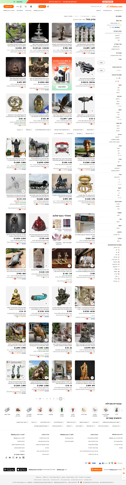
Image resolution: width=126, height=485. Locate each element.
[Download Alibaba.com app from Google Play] (9, 469)
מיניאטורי (68, 426)
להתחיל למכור (21, 441)
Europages (88, 477)
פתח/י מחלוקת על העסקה (42, 444)
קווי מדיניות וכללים (93, 454)
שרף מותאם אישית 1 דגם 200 (61, 129)
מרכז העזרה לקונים (44, 438)
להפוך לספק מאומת (19, 448)
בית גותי (33, 422)
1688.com (45, 477)
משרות (121, 448)
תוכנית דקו (95, 422)
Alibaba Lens (113, 469)
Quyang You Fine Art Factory (41, 202)
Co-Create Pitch (118, 441)
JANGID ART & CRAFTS (42, 275)
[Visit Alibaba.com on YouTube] (10, 458)
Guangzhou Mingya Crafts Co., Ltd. (85, 277)
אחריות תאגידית (118, 444)
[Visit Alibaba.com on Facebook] (23, 458)
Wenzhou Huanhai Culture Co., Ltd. (62, 168)
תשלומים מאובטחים (93, 438)
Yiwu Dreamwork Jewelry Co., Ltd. (17, 208)
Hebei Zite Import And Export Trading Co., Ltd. (39, 166)
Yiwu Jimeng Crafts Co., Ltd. (64, 280)
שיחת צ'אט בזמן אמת (43, 441)
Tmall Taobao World (54, 477)
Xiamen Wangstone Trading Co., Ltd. (16, 242)
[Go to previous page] (64, 398)
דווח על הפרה (45, 454)
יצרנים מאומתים (69, 438)
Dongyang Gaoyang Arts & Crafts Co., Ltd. (85, 86)
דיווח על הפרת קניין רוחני (43, 451)
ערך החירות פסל (71, 422)
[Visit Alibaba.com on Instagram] (13, 458)
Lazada (63, 477)
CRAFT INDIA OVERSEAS (88, 202)
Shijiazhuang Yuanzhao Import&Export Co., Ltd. (16, 277)
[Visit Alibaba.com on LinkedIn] (20, 458)
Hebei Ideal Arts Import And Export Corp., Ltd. (62, 202)
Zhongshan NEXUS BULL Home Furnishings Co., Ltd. (85, 317)
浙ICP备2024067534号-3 (106, 482)
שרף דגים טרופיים (77, 129)
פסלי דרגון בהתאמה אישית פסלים (111, 422)
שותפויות (22, 451)
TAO (76, 477)
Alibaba (93, 16)
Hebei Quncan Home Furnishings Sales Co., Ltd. (62, 51)
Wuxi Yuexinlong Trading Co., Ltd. (63, 122)
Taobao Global (70, 477)
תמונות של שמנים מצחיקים (40, 426)
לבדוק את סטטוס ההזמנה (18, 444)
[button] (48, 6)
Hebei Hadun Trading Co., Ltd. (18, 51)
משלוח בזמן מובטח (93, 444)
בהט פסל (28, 129)
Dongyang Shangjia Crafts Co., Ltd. (39, 242)
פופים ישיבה (79, 426)
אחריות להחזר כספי (93, 441)
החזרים (47, 448)
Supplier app (60, 469)
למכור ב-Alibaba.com (19, 438)
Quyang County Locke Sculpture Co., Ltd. (39, 51)
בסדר (101, 62)
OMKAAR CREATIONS (20, 123)
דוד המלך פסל (90, 426)
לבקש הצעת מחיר (69, 441)
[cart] (25, 6)
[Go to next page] (36, 398)
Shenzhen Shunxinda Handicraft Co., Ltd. (85, 242)
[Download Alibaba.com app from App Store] (22, 469)
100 (40, 398)
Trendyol (81, 477)
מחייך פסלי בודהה (44, 422)
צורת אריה (69, 133)
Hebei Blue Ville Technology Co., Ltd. (39, 88)
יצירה (76, 16)
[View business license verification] (78, 482)
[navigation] (110, 207)
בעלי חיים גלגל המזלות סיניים (42, 129)
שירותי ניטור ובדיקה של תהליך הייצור (89, 451)
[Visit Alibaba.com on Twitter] (17, 458)
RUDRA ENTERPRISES (20, 315)
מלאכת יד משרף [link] (68, 16)
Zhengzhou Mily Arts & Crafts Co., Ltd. (85, 51)
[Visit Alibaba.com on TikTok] (6, 458)
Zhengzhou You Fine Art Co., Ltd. (86, 168)
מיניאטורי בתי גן (58, 133)
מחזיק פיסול (90, 129)
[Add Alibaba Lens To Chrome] (96, 469)
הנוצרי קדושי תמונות (21, 422)
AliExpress (38, 477)
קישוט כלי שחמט (84, 422)
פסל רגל (79, 133)
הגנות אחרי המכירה (93, 448)
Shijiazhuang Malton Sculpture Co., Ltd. (16, 86)
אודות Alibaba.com (117, 434)
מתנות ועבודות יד (84, 16)
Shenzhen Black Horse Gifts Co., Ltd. (39, 122)
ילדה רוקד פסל (89, 133)
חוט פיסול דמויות (58, 422)
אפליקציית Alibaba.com (35, 469)
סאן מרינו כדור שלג (102, 426)
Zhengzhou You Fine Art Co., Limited (16, 167)
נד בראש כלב (115, 426)
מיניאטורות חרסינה (56, 426)
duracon (19, 129)
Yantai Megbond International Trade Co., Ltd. (85, 122)
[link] (124, 468)
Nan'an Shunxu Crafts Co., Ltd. (64, 315)
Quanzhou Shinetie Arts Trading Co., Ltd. (39, 315)
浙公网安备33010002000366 (91, 482)
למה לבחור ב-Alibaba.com (116, 438)
